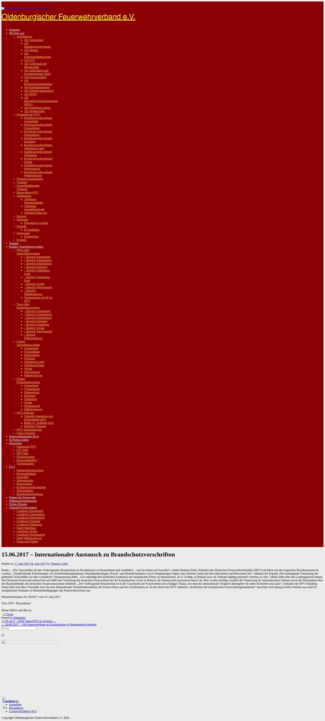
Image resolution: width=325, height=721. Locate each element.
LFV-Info (22, 450)
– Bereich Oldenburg (36, 324)
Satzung (21, 216)
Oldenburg (30, 399)
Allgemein (19, 617)
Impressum (23, 233)
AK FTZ (29, 60)
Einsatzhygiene (26, 456)
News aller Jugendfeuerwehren (28, 251)
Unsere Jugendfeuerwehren (28, 343)
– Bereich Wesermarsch (38, 287)
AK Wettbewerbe (34, 111)
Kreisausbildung (26, 473)
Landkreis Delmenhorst (30, 517)
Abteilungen (24, 195)
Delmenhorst (31, 355)
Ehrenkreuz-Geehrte (36, 223)
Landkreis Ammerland (30, 511)
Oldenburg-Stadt (34, 365)
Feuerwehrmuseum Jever (24, 436)
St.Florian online (19, 439)
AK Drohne (31, 50)
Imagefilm (23, 477)
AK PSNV (30, 94)
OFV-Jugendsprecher (29, 429)
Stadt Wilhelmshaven (29, 538)
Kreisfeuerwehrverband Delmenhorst (38, 133)
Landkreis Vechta (27, 531)
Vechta (28, 368)
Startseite (14, 29)
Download (15, 443)
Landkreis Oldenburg (29, 524)
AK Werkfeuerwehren (37, 107)
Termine (14, 243)
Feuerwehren (24, 483)
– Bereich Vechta (34, 284)
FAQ (12, 467)
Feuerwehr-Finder (27, 541)
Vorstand (22, 182)
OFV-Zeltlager (25, 412)
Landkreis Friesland (28, 521)
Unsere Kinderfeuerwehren (28, 380)
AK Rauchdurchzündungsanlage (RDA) (41, 101)
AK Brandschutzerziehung (37, 45)
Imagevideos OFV (28, 192)
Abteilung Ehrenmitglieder (33, 201)
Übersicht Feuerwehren (23, 507)
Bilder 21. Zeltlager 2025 (39, 423)
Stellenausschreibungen (23, 500)
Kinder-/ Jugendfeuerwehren (26, 246)
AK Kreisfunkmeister (37, 87)
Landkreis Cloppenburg (31, 514)
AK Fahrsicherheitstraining (37, 55)
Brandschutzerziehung (30, 494)
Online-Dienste (18, 504)
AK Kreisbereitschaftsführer (38, 82)
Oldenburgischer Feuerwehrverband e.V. (68, 16)
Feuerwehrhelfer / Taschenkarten (27, 462)
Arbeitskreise (24, 36)
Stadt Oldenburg (26, 528)
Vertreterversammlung (30, 179)
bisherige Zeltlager (35, 426)
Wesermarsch (32, 372)
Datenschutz (31, 236)
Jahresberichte (25, 480)
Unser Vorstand (26, 433)
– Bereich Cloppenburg (38, 260)
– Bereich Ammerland (37, 256)
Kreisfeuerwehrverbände (31, 487)
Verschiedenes (25, 490)
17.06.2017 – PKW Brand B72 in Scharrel (29, 621)
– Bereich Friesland (35, 267)
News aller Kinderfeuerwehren (28, 306)
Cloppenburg (32, 351)
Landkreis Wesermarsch (31, 534)
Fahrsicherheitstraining (30, 470)
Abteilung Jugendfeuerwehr (34, 207)
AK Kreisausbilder (35, 77)
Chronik (21, 226)
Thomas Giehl (59, 563)
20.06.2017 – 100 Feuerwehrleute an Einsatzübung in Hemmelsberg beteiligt (49, 624)
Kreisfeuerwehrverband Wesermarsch (38, 167)
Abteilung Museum (35, 212)
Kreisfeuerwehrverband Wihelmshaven (38, 174)
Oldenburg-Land (34, 362)
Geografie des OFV (28, 114)
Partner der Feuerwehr (22, 497)
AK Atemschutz (33, 40)
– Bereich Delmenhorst (38, 263)
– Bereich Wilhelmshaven (33, 292)
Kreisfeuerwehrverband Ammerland (38, 119)
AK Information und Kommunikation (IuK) (37, 72)
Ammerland (31, 348)
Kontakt (21, 240)
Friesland (29, 358)
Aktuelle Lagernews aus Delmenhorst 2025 (38, 418)
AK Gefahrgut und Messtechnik (35, 65)
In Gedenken (31, 229)
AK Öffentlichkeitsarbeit (38, 90)
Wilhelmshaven (33, 375)
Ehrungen (22, 219)
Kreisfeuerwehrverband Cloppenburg (38, 126)
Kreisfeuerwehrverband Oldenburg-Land (38, 146)
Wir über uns (16, 33)
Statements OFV (26, 446)
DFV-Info (22, 453)
